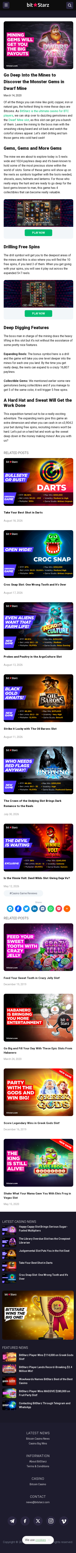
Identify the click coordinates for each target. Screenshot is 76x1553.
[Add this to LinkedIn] (34, 908)
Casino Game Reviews (24, 893)
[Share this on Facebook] (18, 908)
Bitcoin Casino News (38, 1438)
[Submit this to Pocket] (59, 908)
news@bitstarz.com (38, 1502)
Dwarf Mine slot (18, 120)
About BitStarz (38, 1461)
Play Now (38, 232)
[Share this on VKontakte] (42, 908)
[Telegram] (10, 908)
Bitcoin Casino (38, 1484)
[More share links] (67, 908)
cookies (40, 1540)
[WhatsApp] (50, 908)
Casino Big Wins (38, 1443)
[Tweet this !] (26, 908)
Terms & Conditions (38, 1466)
